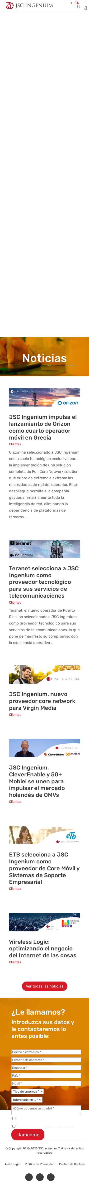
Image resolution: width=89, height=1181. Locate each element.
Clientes (15, 444)
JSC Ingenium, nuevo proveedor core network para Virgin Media (42, 701)
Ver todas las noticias (44, 986)
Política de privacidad (58, 1126)
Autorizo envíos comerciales (35, 1119)
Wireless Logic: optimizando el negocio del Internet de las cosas (42, 949)
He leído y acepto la (44, 1126)
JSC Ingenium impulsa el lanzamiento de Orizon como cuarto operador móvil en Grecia (43, 427)
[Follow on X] (40, 1177)
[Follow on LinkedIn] (29, 1177)
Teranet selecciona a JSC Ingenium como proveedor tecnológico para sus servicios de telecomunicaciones (44, 582)
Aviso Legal (12, 1164)
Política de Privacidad (39, 1164)
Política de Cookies (71, 1164)
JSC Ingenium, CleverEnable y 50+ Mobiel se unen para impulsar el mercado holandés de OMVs (37, 781)
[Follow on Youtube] (51, 1177)
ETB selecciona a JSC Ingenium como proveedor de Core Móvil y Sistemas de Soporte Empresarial (44, 868)
